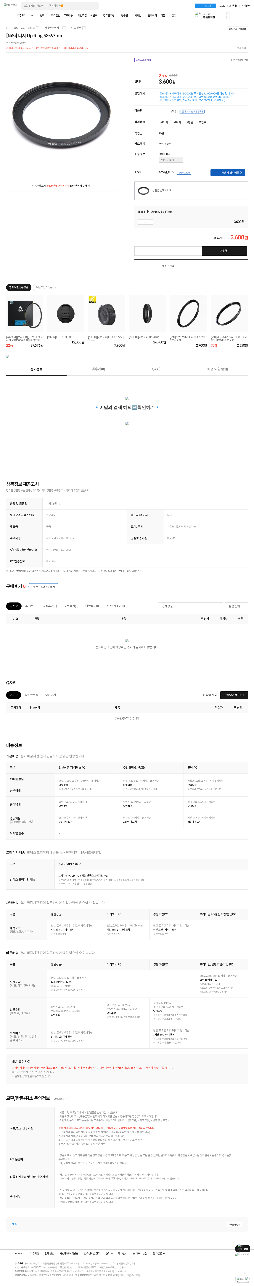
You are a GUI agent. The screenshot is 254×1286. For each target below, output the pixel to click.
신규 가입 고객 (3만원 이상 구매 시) (61, 185)
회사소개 (19, 1253)
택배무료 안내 (184, 172)
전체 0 (13, 695)
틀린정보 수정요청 (237, 28)
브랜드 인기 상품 (44, 287)
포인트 (202, 122)
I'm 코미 (208, 6)
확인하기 (146, 407)
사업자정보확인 (49, 1267)
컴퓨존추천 (108, 15)
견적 (42, 15)
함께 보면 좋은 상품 (18, 287)
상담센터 (245, 5)
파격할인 (55, 15)
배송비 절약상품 (232, 172)
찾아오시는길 (140, 1253)
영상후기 (50, 606)
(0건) (173, 111)
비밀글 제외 (210, 695)
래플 (162, 15)
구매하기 (224, 251)
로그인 (222, 5)
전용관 (124, 15)
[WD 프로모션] (242, 1254)
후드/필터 (76, 27)
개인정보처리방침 (69, 1253)
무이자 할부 (165, 144)
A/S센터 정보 (234, 1224)
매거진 (137, 15)
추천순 (29, 606)
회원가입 (233, 5)
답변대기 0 (51, 695)
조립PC (21, 15)
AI (32, 15)
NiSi (14, 1224)
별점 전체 (234, 606)
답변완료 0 (31, 695)
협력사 (109, 1253)
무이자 (164, 122)
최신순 (14, 606)
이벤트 (93, 15)
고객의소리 (124, 1275)
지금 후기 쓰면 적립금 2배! (191, 111)
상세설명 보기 (60, 1098)
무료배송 (68, 15)
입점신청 (49, 1253)
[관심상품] (145, 251)
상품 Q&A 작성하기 (234, 695)
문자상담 (135, 1275)
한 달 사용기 (116, 606)
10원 (161, 133)
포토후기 (71, 606)
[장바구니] (236, 17)
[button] (227, 13)
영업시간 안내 (120, 1271)
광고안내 (123, 1253)
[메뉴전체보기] (6, 15)
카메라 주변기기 (53, 27)
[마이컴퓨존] (246, 17)
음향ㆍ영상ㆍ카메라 (24, 28)
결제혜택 (152, 15)
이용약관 (34, 1253)
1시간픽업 (81, 15)
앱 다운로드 (159, 1253)
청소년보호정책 (92, 1253)
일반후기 (92, 606)
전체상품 (167, 606)
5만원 (190, 122)
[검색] (93, 6)
